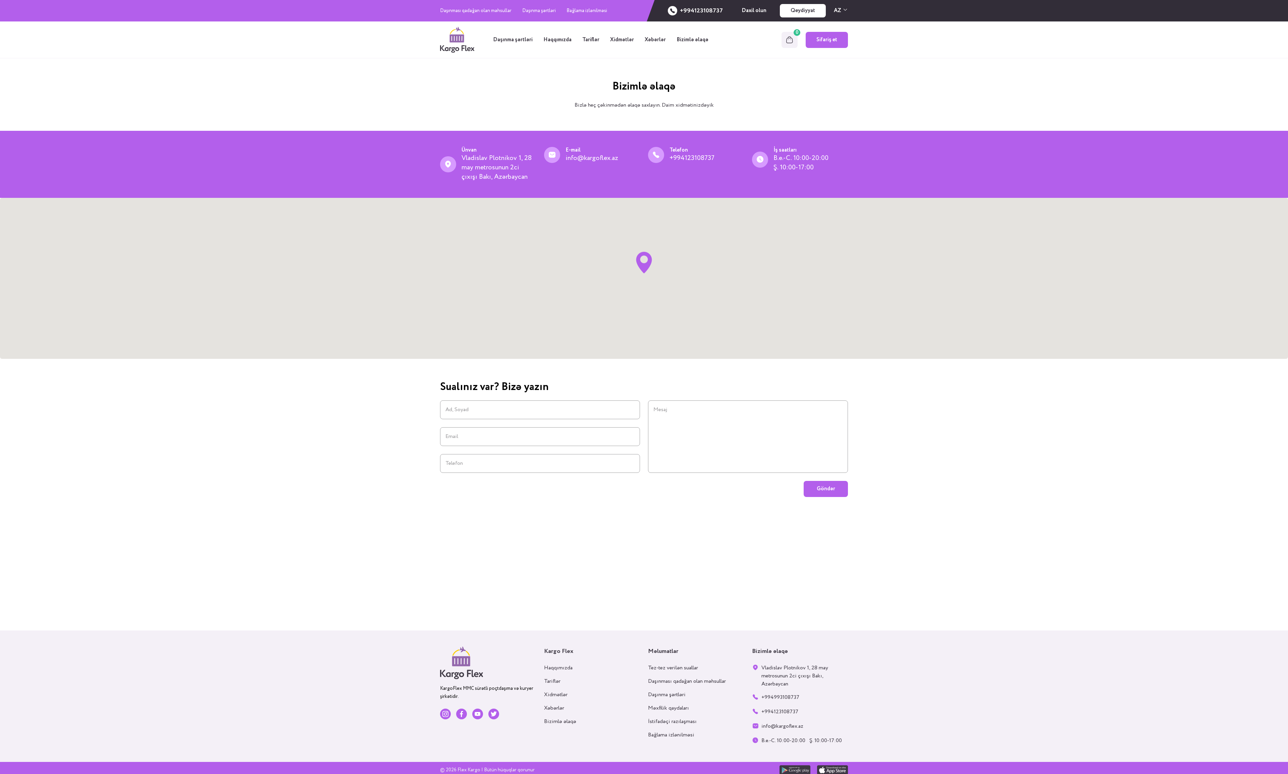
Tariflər (590, 40)
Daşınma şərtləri (539, 10)
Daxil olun (754, 10)
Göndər (826, 489)
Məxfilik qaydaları (668, 708)
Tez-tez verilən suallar (673, 668)
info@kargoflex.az (592, 158)
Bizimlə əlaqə (692, 40)
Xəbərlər (655, 40)
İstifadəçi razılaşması (672, 721)
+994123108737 (691, 158)
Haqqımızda (557, 40)
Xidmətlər (622, 40)
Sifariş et (826, 40)
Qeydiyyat (803, 10)
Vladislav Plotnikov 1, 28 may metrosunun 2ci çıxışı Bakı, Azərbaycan (497, 168)
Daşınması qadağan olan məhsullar (476, 10)
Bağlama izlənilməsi (587, 10)
